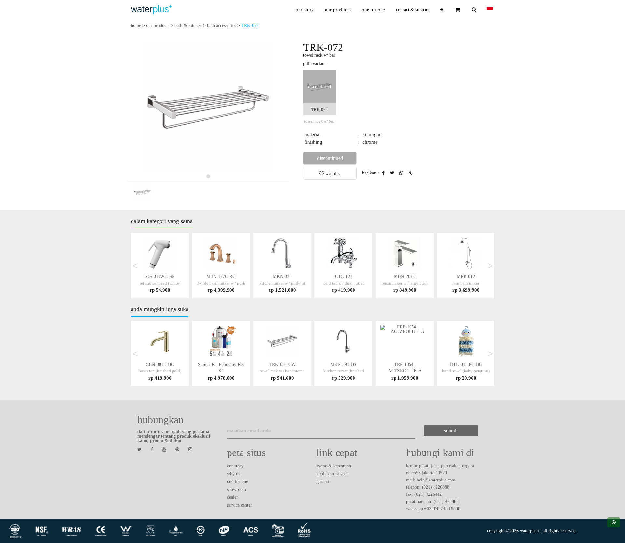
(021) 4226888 (435, 487)
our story (305, 9)
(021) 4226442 (428, 494)
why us (233, 473)
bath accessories (221, 25)
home (136, 25)
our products (338, 9)
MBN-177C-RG (221, 283)
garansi (322, 481)
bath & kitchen (188, 25)
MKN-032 (282, 283)
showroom (236, 489)
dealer (232, 497)
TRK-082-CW (282, 371)
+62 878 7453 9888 (442, 508)
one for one (373, 9)
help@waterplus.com (436, 480)
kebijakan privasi (332, 473)
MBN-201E (405, 283)
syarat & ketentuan (333, 466)
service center (239, 505)
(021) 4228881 (447, 501)
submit (451, 430)
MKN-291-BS (343, 371)
